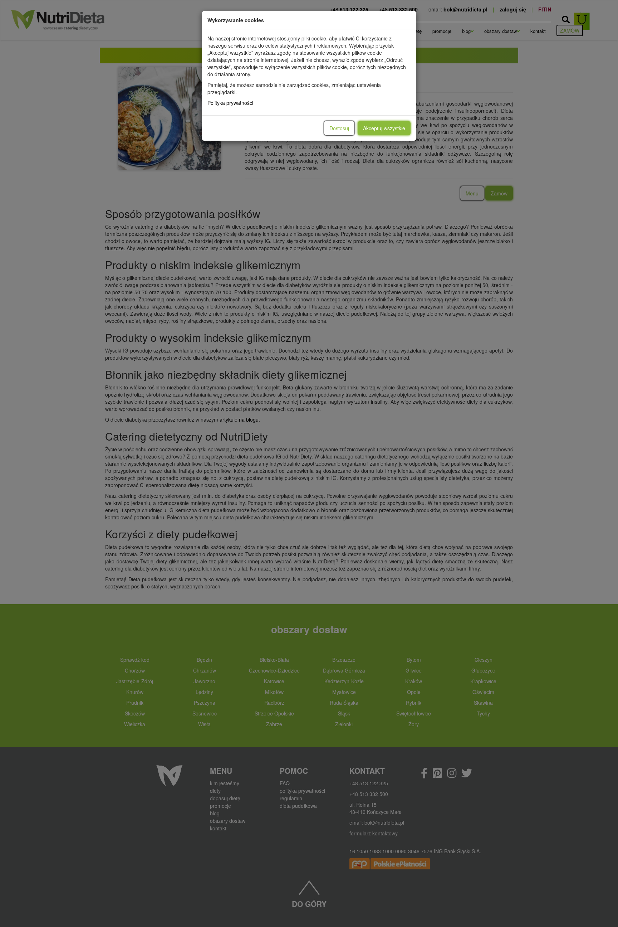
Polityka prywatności (230, 102)
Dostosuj (339, 128)
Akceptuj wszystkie (384, 128)
